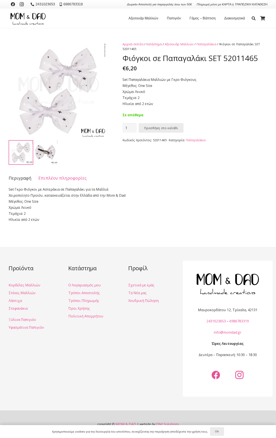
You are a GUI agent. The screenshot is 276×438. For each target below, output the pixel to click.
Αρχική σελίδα (132, 44)
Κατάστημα (154, 44)
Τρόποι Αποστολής (84, 292)
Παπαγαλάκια (206, 44)
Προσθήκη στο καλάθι (161, 128)
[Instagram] (21, 4)
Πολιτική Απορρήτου (85, 316)
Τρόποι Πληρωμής (83, 300)
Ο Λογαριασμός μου (84, 285)
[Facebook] (13, 4)
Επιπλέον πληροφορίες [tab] (62, 178)
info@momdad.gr (228, 332)
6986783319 (239, 321)
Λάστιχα (15, 300)
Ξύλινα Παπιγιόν (22, 319)
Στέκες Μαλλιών (22, 292)
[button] (160, 18)
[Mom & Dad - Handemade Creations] (28, 18)
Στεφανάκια (18, 308)
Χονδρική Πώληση (143, 300)
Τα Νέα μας (137, 292)
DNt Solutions (167, 424)
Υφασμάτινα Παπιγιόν (26, 327)
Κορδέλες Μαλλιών (24, 285)
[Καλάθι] (262, 18)
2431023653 (216, 321)
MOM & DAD (126, 424)
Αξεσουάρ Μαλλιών (179, 44)
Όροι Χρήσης (79, 308)
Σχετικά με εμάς (141, 285)
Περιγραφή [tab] (20, 178)
